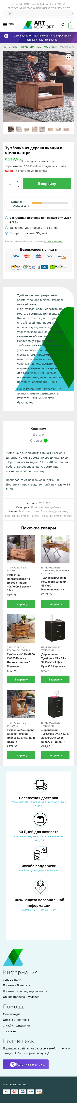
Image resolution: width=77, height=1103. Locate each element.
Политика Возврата (16, 985)
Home (6, 46)
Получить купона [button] (30, 1064)
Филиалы (9, 1031)
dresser (35, 511)
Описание (38, 428)
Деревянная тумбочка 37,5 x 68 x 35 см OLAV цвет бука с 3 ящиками (55, 735)
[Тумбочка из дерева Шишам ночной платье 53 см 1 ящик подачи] (21, 704)
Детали (38, 434)
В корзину (47, 183)
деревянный (59, 511)
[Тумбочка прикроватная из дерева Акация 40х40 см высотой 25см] (21, 549)
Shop (15, 46)
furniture (46, 511)
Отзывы (38, 440)
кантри (35, 515)
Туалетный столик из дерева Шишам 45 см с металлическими (53, 583)
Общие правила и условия (21, 997)
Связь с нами (12, 979)
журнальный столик (17, 515)
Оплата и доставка (16, 1020)
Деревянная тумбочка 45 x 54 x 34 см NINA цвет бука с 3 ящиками (53, 660)
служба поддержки (53, 241)
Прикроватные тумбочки (38, 46)
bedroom (24, 511)
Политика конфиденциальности (25, 991)
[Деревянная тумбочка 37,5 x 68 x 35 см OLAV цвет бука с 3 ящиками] (55, 704)
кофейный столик (51, 515)
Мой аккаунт (11, 1014)
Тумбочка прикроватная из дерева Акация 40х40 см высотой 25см (19, 582)
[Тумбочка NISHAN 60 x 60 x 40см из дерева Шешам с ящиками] (21, 628)
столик (68, 515)
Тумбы (26, 650)
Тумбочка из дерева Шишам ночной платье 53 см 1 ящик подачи (21, 735)
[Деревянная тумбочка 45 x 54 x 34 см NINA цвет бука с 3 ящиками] (55, 628)
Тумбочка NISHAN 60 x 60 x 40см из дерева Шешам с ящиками (21, 660)
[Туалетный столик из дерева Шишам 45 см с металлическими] (55, 549)
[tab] (38, 428)
